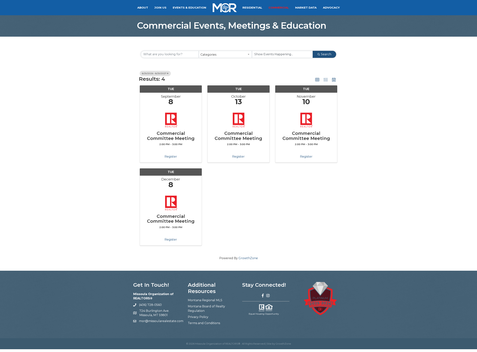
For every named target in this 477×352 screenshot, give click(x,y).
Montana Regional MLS (205, 300)
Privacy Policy (198, 317)
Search (326, 54)
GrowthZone (248, 258)
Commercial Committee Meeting (171, 136)
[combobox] (225, 54)
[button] (317, 80)
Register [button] (171, 156)
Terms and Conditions (204, 323)
